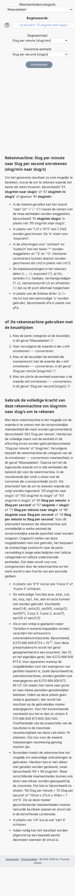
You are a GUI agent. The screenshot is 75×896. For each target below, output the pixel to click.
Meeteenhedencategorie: (37, 4)
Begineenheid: (37, 35)
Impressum (12, 859)
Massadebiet (39, 341)
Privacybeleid (29, 859)
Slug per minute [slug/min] (32, 371)
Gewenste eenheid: (38, 49)
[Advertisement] (37, 111)
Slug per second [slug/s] (48, 386)
